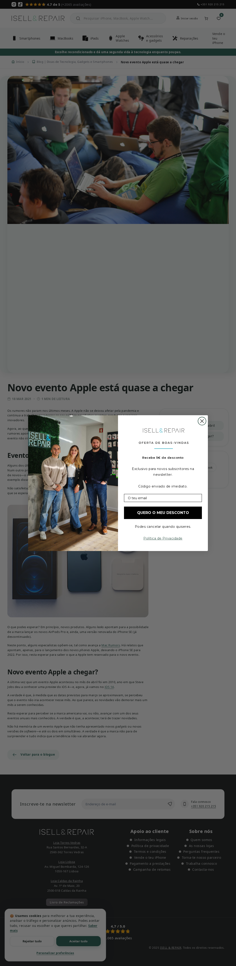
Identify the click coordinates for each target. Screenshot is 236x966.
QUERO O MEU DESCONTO (163, 513)
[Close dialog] (202, 421)
